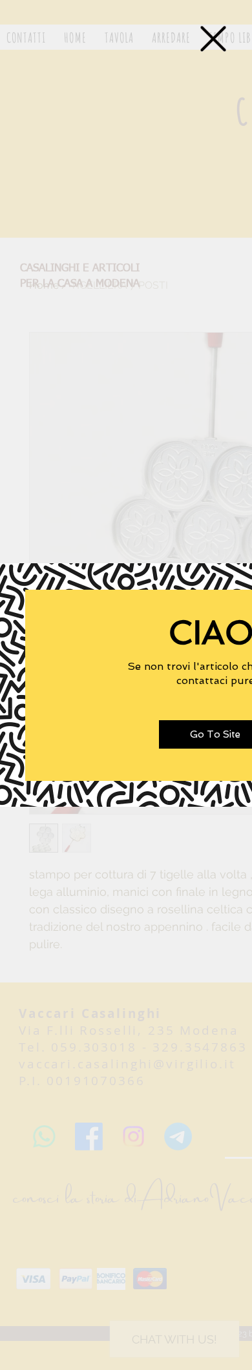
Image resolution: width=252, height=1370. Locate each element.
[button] (213, 39)
